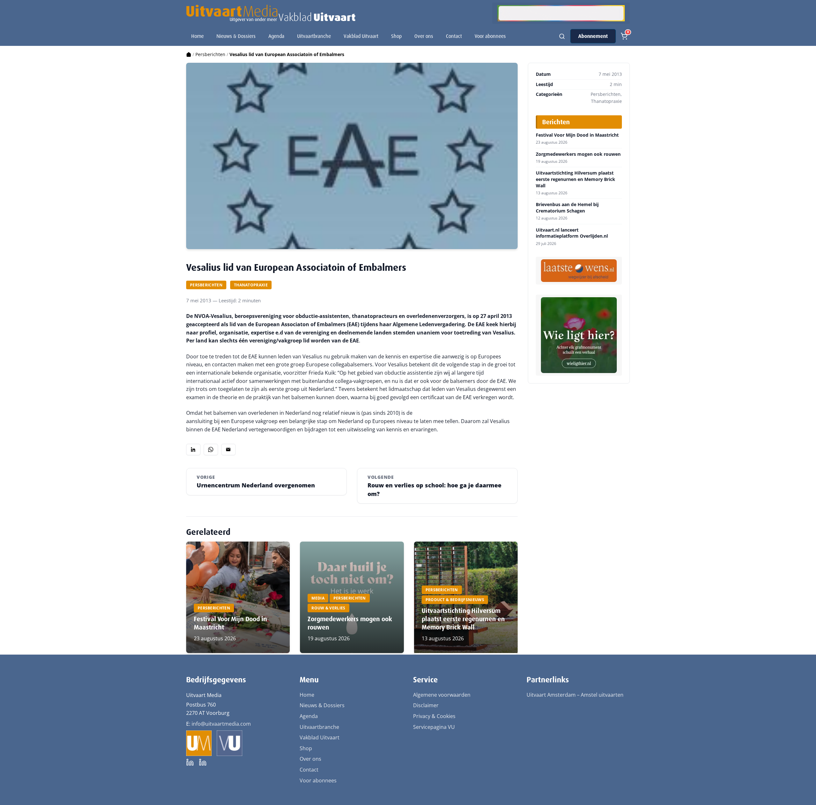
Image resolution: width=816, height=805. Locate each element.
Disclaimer (426, 705)
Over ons (423, 36)
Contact (454, 36)
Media (317, 598)
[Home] (188, 54)
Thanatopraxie (251, 285)
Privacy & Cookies (434, 716)
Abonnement (593, 36)
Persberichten (210, 54)
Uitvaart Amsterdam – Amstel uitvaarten (575, 694)
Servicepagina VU (434, 726)
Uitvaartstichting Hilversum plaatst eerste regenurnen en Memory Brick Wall (463, 619)
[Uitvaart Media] (270, 13)
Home (197, 36)
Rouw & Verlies (328, 608)
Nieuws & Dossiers (236, 36)
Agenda (276, 36)
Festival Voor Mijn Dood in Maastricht (577, 135)
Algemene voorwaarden (441, 694)
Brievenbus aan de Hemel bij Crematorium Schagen (567, 207)
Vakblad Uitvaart (361, 36)
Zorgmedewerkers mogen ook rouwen (578, 154)
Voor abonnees (490, 36)
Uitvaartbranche (314, 36)
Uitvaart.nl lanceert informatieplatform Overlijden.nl (572, 233)
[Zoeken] (562, 36)
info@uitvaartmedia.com (221, 723)
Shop (396, 36)
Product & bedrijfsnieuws (455, 599)
